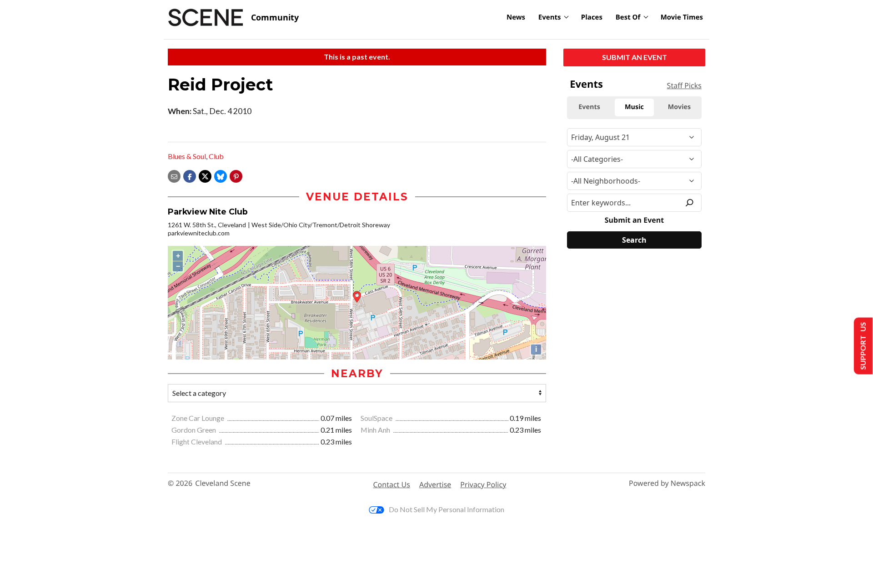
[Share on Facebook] (189, 175)
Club (216, 156)
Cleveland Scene (223, 483)
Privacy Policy (483, 484)
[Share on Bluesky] (220, 175)
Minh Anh (376, 429)
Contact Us (391, 484)
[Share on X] (205, 175)
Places (591, 17)
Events (549, 17)
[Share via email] (174, 175)
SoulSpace (377, 418)
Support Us (862, 346)
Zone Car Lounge (198, 418)
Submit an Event (634, 57)
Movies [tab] (679, 107)
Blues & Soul (187, 156)
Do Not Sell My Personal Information (446, 509)
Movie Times (682, 17)
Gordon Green (194, 429)
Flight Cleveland (197, 441)
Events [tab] (589, 107)
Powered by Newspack (667, 483)
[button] (236, 175)
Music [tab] (634, 107)
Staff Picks (684, 85)
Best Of (628, 17)
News (516, 17)
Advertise (435, 484)
